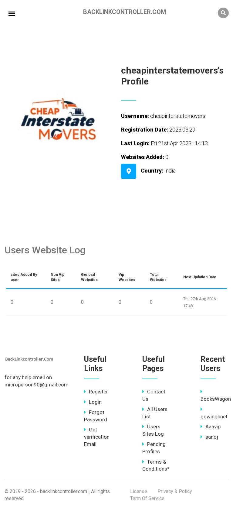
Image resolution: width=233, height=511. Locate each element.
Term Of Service (147, 498)
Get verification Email (97, 437)
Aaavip (213, 427)
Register (98, 392)
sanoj (211, 437)
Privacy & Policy (174, 491)
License (138, 491)
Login (95, 402)
